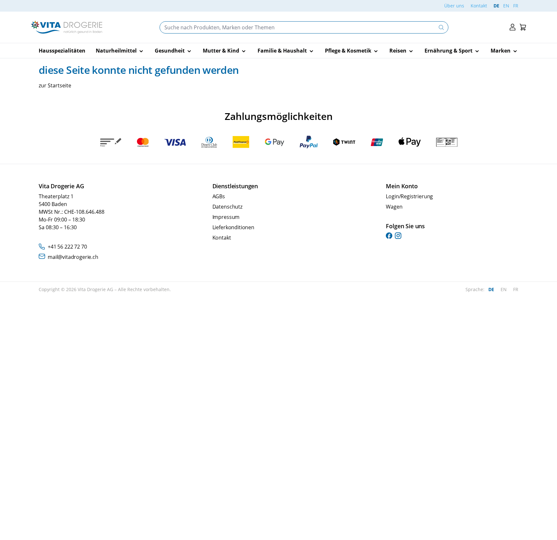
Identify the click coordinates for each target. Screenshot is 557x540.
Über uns (454, 6)
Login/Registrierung (409, 196)
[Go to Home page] (66, 27)
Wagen (394, 206)
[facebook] (389, 235)
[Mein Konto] (512, 27)
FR (515, 6)
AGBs (218, 196)
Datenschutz (227, 206)
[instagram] (398, 235)
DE (496, 6)
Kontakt (479, 6)
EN (506, 6)
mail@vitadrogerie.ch (73, 256)
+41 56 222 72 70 (67, 246)
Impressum (226, 217)
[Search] (441, 27)
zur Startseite (55, 85)
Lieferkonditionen (233, 227)
